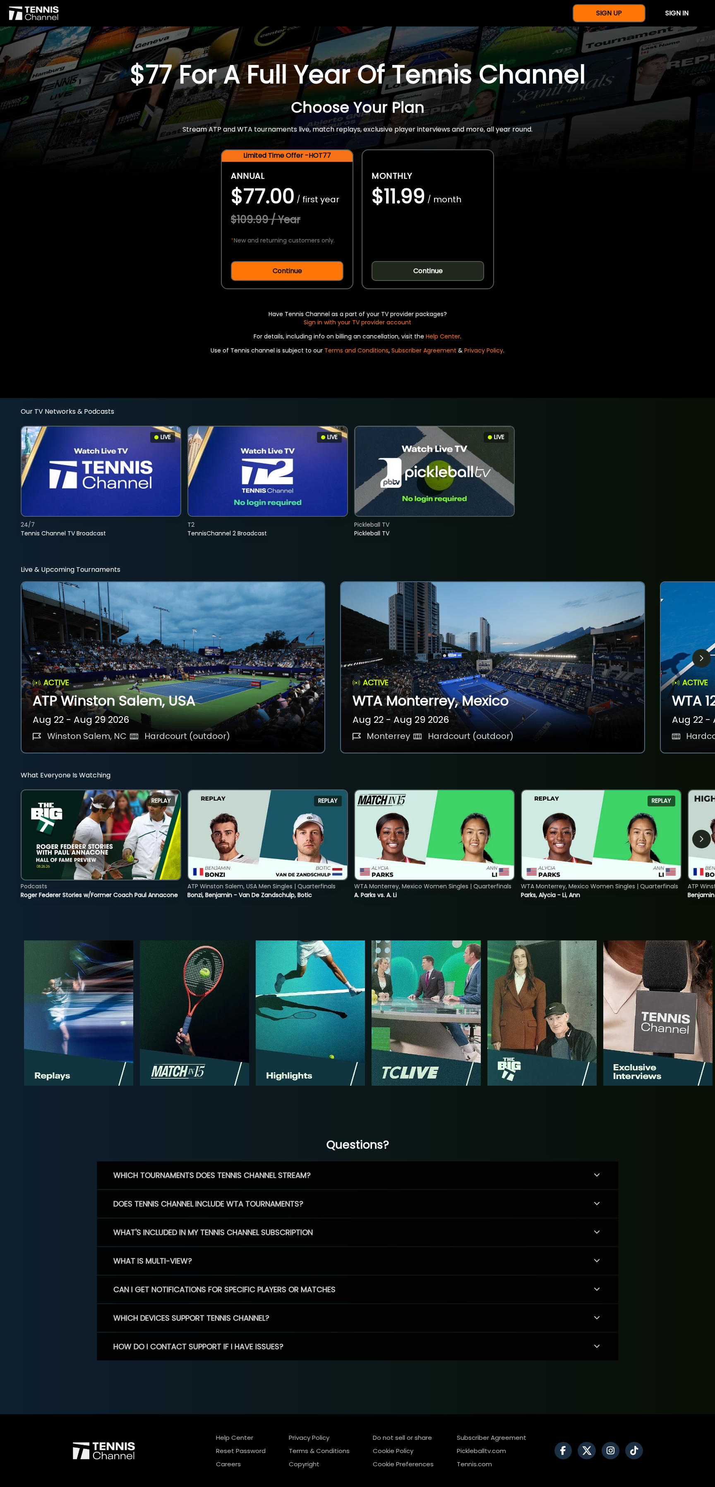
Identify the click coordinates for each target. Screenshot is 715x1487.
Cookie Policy (393, 1450)
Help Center (443, 336)
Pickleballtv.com (481, 1450)
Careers (228, 1464)
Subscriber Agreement (423, 350)
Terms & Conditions (319, 1450)
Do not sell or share (402, 1437)
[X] (589, 1450)
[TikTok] (636, 1450)
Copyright (304, 1464)
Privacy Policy (483, 350)
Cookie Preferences (403, 1464)
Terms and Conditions (356, 350)
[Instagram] (613, 1450)
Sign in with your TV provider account (357, 322)
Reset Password (241, 1450)
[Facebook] (565, 1450)
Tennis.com (474, 1464)
